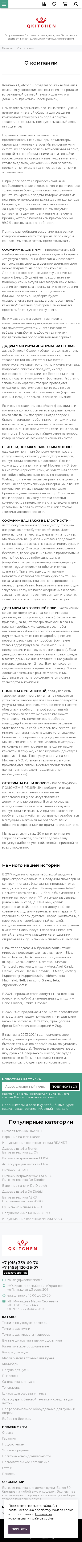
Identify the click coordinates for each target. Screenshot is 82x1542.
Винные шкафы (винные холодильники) (32, 1340)
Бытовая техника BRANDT (22, 1131)
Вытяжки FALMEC (15, 1170)
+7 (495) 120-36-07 (20, 1267)
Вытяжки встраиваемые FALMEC (27, 1176)
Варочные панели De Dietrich (24, 1186)
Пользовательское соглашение (25, 1462)
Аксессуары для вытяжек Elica (25, 1164)
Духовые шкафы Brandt (19, 1149)
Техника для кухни (16, 1329)
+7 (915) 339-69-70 (20, 1263)
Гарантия (9, 1438)
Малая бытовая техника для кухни (28, 1358)
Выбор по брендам (17, 1419)
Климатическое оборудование (25, 1346)
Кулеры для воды (15, 1352)
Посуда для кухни (15, 1370)
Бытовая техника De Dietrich (23, 1180)
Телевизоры (11, 1388)
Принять (19, 1529)
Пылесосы (10, 1376)
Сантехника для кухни (19, 1382)
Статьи (7, 1468)
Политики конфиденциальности (35, 1097)
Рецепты (9, 1474)
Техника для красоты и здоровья (26, 1334)
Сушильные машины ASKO (22, 1207)
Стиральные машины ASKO (22, 1201)
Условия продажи (15, 1450)
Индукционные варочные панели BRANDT (34, 1143)
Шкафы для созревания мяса (24, 1393)
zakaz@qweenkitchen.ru (25, 1280)
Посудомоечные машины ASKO (26, 1213)
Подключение (13, 1444)
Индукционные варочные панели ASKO (32, 1219)
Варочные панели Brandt (21, 1137)
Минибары (10, 1364)
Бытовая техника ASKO (19, 1197)
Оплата (7, 1433)
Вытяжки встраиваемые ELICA (25, 1158)
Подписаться (64, 1087)
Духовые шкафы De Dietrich (23, 1191)
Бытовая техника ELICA (20, 1152)
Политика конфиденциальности (26, 1456)
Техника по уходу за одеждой (25, 1323)
